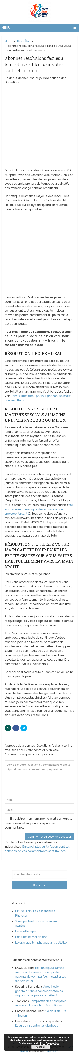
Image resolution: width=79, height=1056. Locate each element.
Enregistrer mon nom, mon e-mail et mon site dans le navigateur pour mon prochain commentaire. (38, 823)
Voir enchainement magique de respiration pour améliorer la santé (39, 509)
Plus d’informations (49, 1043)
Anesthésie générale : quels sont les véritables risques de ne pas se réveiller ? (39, 991)
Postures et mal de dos (31, 937)
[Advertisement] (39, 127)
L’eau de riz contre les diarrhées (36, 1025)
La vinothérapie (25, 931)
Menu (6, 27)
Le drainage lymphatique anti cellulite (41, 942)
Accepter (40, 1047)
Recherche (39, 885)
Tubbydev (51, 1050)
